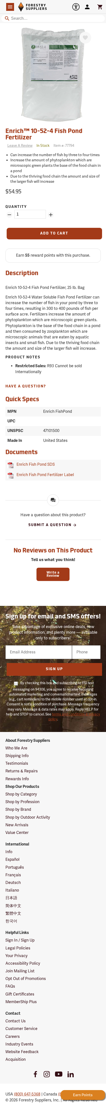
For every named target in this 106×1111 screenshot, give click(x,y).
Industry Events (19, 1044)
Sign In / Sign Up (20, 940)
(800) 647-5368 (27, 1094)
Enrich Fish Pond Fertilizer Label (44, 474)
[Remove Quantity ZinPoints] (9, 215)
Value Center (17, 832)
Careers (12, 1036)
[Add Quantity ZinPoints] (51, 215)
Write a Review (53, 574)
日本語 (11, 897)
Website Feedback (22, 1051)
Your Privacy (16, 955)
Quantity (16, 207)
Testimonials (16, 763)
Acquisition (15, 1059)
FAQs (10, 986)
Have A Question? (25, 386)
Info (8, 851)
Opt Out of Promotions (25, 978)
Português (14, 867)
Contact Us (15, 1021)
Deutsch (13, 882)
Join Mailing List (20, 971)
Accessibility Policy (22, 963)
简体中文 (13, 905)
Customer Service (21, 1028)
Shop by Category (21, 794)
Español (12, 859)
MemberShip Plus (21, 1001)
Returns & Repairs (21, 771)
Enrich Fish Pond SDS (35, 464)
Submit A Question (49, 525)
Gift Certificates (19, 994)
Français (13, 875)
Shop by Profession (22, 801)
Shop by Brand (18, 809)
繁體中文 (13, 913)
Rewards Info (17, 779)
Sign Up (54, 669)
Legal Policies (17, 948)
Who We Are (16, 748)
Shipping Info (17, 755)
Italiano (12, 890)
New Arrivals (16, 825)
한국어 (11, 921)
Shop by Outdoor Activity (27, 817)
